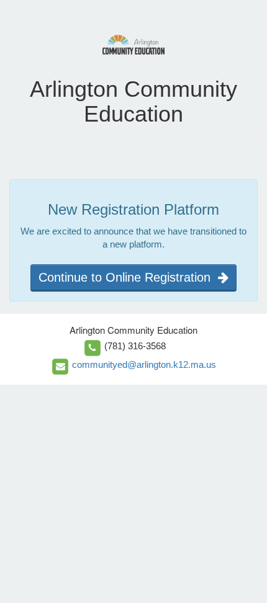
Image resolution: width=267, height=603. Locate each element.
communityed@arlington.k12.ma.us (144, 364)
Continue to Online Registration (128, 277)
